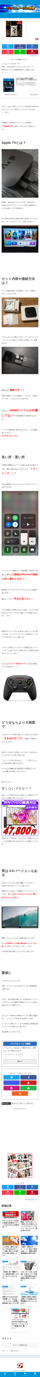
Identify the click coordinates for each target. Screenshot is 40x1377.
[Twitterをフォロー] (11, 1077)
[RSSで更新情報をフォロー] (20, 1093)
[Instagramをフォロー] (11, 1082)
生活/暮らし (7, 1103)
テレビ (24, 1103)
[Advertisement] (20, 1130)
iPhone (31, 1103)
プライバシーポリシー (20, 1370)
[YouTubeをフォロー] (28, 1082)
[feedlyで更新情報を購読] (28, 1088)
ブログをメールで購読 (20, 1044)
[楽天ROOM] (11, 1088)
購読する (20, 1061)
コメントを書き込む (20, 1345)
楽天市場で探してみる (10, 435)
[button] (36, 645)
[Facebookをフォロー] (28, 1077)
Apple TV (16, 1103)
